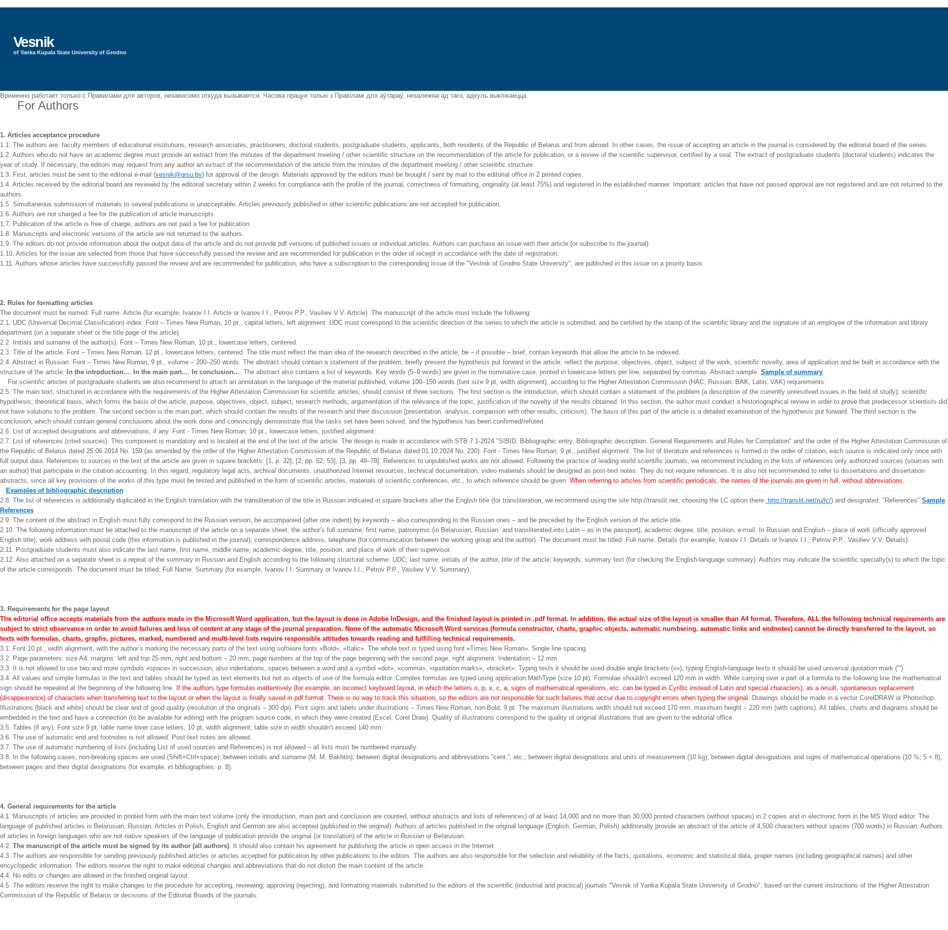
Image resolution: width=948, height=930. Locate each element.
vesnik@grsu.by (179, 174)
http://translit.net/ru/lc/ (798, 500)
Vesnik (33, 42)
